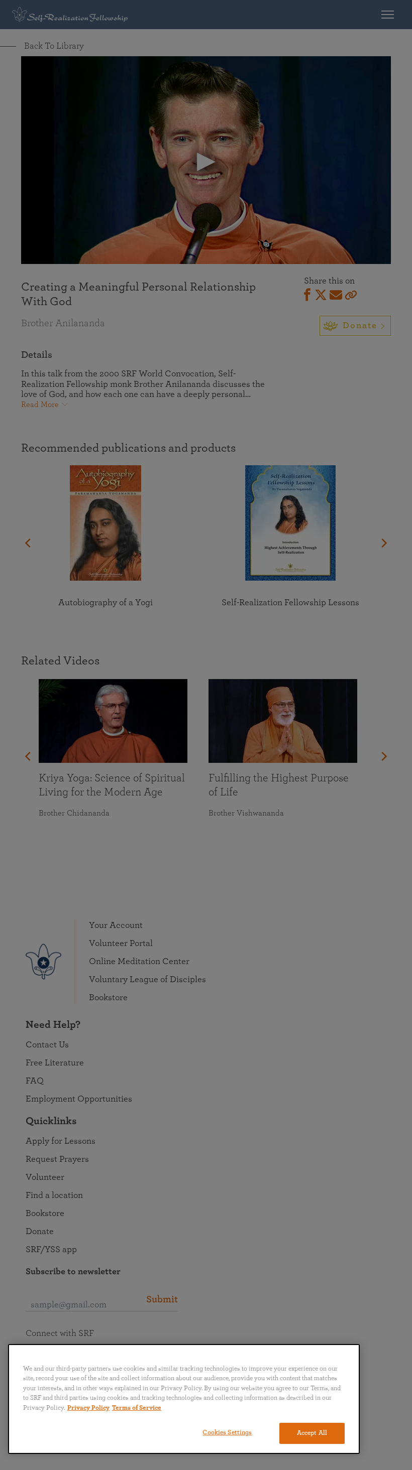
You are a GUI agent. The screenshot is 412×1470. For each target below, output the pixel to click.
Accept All (312, 1433)
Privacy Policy (88, 1408)
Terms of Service (136, 1408)
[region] (184, 1399)
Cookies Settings (227, 1432)
